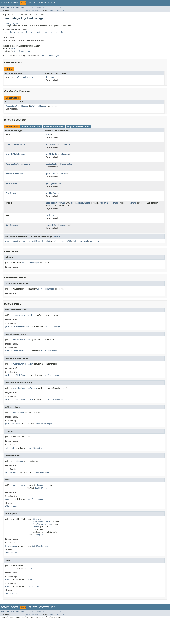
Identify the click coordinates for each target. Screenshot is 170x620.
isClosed (50, 215)
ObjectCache (11, 183)
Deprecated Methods (78, 126)
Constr (27, 11)
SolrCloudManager (38, 32)
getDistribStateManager (57, 154)
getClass (36, 241)
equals (16, 241)
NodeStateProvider (15, 174)
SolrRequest (60, 225)
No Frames (42, 7)
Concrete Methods (54, 126)
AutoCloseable (21, 32)
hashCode (46, 241)
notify (56, 241)
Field (20, 11)
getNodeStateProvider (56, 174)
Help (53, 3)
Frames (32, 7)
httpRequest (51, 203)
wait (86, 241)
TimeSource (11, 193)
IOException (41, 488)
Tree (35, 3)
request (49, 225)
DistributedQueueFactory (18, 164)
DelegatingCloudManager (17, 106)
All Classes (57, 7)
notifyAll (66, 241)
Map (101, 203)
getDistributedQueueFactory (59, 164)
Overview (5, 3)
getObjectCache (53, 183)
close (48, 135)
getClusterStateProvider (58, 144)
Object (14, 48)
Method (35, 11)
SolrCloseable (56, 32)
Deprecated (44, 3)
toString (77, 241)
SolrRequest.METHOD (80, 203)
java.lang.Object (10, 23)
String (61, 203)
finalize (25, 241)
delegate (50, 77)
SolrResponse (12, 225)
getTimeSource (53, 193)
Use (29, 3)
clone (7, 241)
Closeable (7, 32)
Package (14, 3)
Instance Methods (31, 126)
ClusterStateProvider (16, 144)
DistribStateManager (16, 154)
